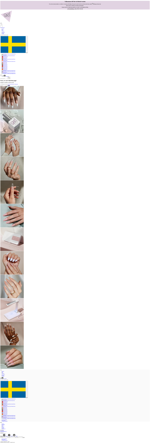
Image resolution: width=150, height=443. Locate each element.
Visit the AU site (13, 73)
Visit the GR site (5, 412)
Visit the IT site (5, 63)
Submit (23, 437)
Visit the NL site (13, 70)
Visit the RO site (5, 64)
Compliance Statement (4, 421)
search (9, 85)
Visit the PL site (5, 62)
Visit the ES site (5, 69)
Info (2, 29)
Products (3, 371)
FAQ (2, 30)
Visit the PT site (5, 58)
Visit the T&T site (5, 56)
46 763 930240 (2, 430)
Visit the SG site (13, 61)
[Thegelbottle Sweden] (6, 22)
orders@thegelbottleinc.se (3, 431)
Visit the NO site (5, 413)
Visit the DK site (5, 57)
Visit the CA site (5, 60)
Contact (3, 375)
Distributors (3, 32)
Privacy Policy (3, 420)
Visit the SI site (13, 55)
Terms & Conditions (4, 419)
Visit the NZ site (13, 417)
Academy (3, 33)
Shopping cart (3, 428)
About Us (3, 373)
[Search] (1, 76)
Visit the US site (13, 71)
